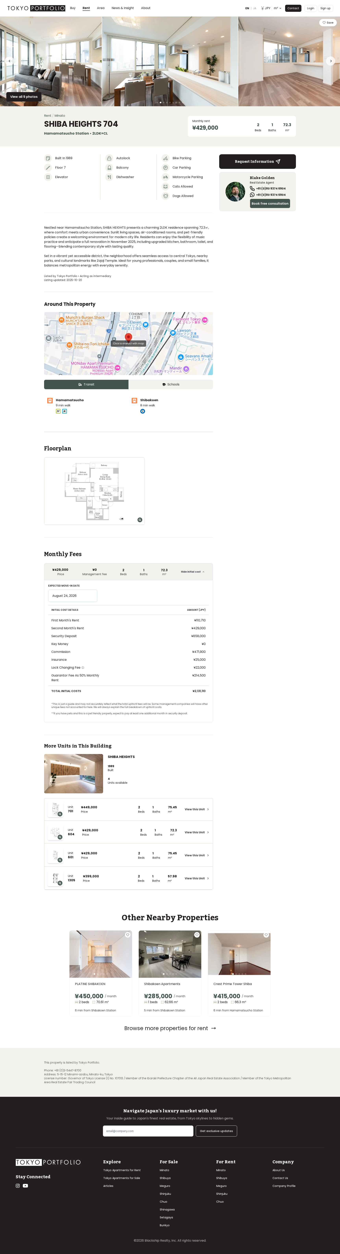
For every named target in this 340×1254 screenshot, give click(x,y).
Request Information (254, 161)
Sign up (326, 8)
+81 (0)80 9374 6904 (271, 188)
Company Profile (284, 1186)
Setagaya (166, 1217)
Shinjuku (165, 1194)
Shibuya (165, 1178)
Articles (108, 1186)
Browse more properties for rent (166, 1028)
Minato (164, 1170)
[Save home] (127, 935)
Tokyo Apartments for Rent (122, 1170)
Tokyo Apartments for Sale (121, 1178)
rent (47, 115)
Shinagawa (167, 1209)
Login (310, 8)
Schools (173, 384)
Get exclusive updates (216, 1131)
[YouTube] (25, 1185)
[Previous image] (79, 959)
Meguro (165, 1186)
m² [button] (271, 8)
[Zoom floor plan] (140, 519)
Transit (89, 384)
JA (254, 8)
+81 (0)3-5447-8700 (67, 1070)
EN (247, 8)
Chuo (163, 1202)
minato (60, 115)
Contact (293, 8)
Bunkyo (165, 1225)
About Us (279, 1170)
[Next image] (122, 959)
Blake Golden (262, 177)
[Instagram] (18, 1186)
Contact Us (280, 1178)
